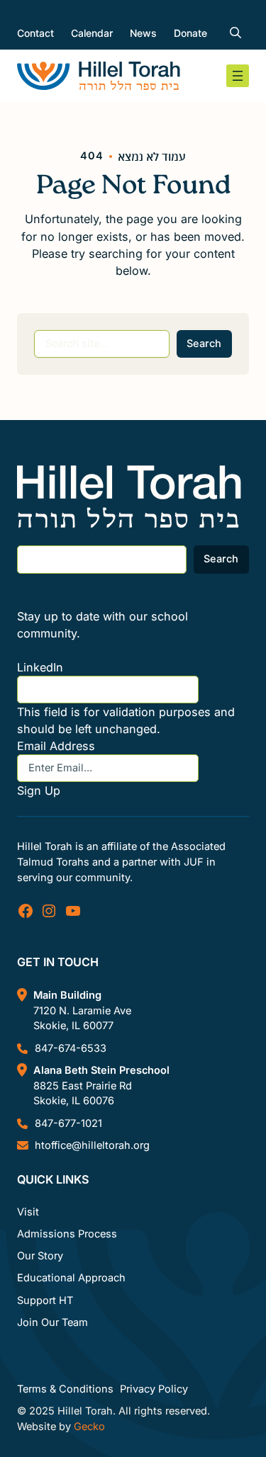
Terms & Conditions (65, 1389)
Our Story (40, 1255)
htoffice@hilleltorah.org (92, 1145)
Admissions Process (67, 1234)
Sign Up (38, 790)
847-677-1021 (68, 1123)
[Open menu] (237, 75)
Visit (28, 1212)
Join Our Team (52, 1322)
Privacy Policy (154, 1389)
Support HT (45, 1300)
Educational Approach (71, 1277)
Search (204, 343)
